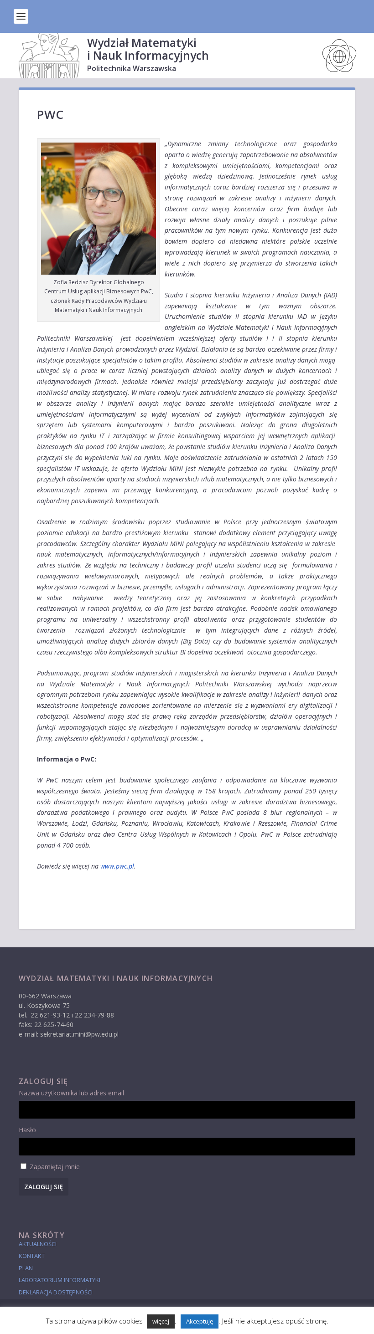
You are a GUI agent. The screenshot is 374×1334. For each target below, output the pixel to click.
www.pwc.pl (117, 866)
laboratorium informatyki (59, 1280)
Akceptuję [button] (199, 1321)
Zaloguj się (43, 1186)
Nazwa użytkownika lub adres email (71, 1093)
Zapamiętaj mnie (55, 1166)
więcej (160, 1321)
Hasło (27, 1129)
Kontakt (32, 1256)
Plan (26, 1268)
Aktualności (38, 1244)
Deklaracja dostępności (56, 1292)
